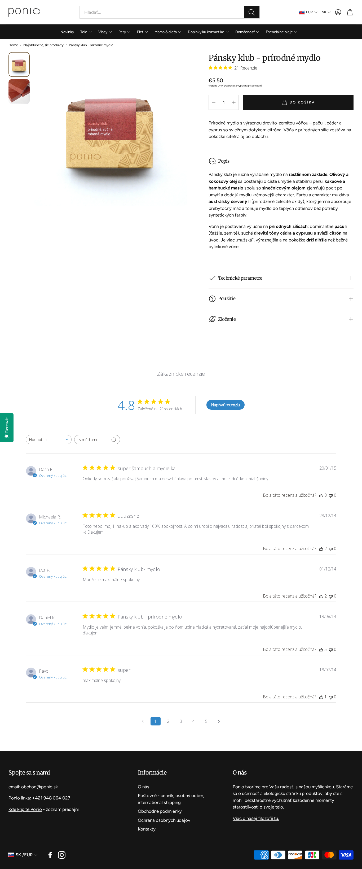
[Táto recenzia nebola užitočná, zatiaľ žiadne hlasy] (331, 495)
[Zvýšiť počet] (234, 102)
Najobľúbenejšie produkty (43, 45)
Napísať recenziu (225, 404)
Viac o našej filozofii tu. (256, 818)
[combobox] (49, 439)
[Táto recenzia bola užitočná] (321, 495)
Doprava (229, 85)
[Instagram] (61, 855)
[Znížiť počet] (213, 102)
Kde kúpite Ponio (25, 809)
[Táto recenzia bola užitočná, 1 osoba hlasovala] (321, 697)
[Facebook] (50, 855)
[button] (169, 12)
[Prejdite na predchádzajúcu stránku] (143, 721)
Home (13, 45)
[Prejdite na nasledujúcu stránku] (219, 721)
